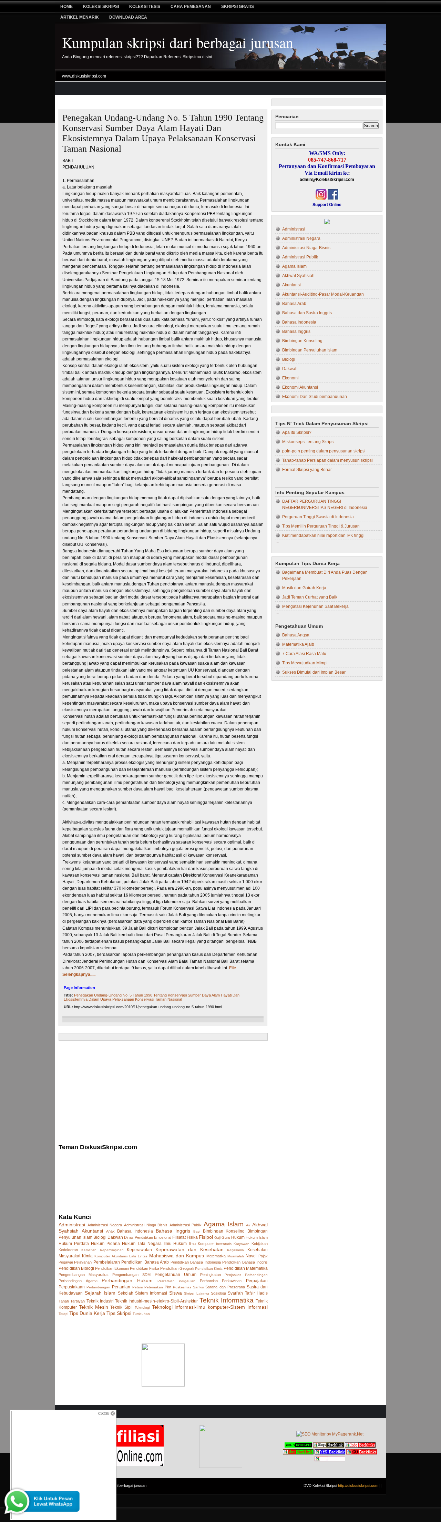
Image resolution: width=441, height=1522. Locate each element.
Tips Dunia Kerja (87, 1313)
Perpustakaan (72, 1287)
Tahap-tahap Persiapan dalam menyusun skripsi (327, 460)
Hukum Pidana (105, 1243)
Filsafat (179, 1237)
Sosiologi (218, 1293)
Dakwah (115, 1237)
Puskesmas (182, 1287)
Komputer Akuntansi (110, 1256)
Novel (251, 1256)
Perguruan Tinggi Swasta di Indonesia (318, 516)
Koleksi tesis (144, 6)
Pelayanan (83, 1262)
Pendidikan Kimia (209, 1268)
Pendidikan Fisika (144, 1268)
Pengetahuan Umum (175, 1274)
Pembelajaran (106, 1262)
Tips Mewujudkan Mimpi (305, 663)
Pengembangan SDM (131, 1275)
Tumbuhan (141, 1314)
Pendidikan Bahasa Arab (145, 1262)
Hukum (238, 1237)
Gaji (217, 1237)
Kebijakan (260, 1244)
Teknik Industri (100, 1301)
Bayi (196, 1231)
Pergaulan (187, 1281)
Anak (110, 1231)
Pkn (168, 1287)
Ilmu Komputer (201, 1244)
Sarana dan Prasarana (225, 1287)
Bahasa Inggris (173, 1231)
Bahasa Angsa (295, 635)
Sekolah (125, 1293)
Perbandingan (256, 1275)
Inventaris (224, 1244)
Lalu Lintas (138, 1256)
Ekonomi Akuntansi (300, 387)
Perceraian (166, 1281)
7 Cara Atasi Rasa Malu (304, 653)
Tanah (64, 1301)
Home (66, 6)
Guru (226, 1237)
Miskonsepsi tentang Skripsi (308, 441)
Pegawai (66, 1262)
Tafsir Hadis (256, 1293)
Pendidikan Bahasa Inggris (245, 1262)
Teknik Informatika (226, 1300)
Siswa (175, 1293)
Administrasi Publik (186, 1225)
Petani (137, 1287)
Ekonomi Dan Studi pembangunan (314, 396)
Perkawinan (232, 1281)
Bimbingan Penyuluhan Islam (309, 350)
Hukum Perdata (74, 1243)
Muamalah (235, 1256)
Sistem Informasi (151, 1293)
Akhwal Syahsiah (298, 275)
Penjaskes (233, 1275)
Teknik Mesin (93, 1307)
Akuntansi (92, 1231)
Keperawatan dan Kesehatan (189, 1249)
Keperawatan (139, 1249)
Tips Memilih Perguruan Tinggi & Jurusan (321, 526)
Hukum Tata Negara (142, 1243)
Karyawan (241, 1244)
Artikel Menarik (79, 17)
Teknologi (142, 1307)
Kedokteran (68, 1250)
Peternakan (153, 1287)
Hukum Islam (257, 1237)
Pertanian (121, 1287)
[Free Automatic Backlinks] (298, 1446)
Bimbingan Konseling (224, 1231)
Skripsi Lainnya (196, 1293)
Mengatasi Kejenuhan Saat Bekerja (315, 606)
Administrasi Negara (105, 1225)
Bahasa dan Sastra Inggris (307, 312)
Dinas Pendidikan (138, 1237)
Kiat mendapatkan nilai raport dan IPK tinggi (323, 535)
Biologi (99, 1237)
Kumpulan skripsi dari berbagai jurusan (177, 42)
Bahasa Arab (294, 303)
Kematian (88, 1250)
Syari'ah (235, 1293)
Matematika (216, 1256)
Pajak (263, 1256)
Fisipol (206, 1237)
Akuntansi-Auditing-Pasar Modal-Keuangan (323, 294)
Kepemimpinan (112, 1250)
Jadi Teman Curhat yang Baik (309, 597)
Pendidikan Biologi (76, 1268)
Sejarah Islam (100, 1293)
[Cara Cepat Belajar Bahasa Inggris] (327, 223)
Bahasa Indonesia (135, 1231)
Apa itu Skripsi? (296, 432)
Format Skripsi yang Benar (307, 469)
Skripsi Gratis (237, 6)
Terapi (63, 1314)
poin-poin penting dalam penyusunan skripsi (324, 451)
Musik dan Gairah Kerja (304, 587)
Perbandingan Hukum (127, 1280)
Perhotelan (209, 1281)
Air (248, 1225)
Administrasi (72, 1224)
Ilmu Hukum (175, 1243)
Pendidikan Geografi (177, 1268)
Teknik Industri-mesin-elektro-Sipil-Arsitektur (156, 1301)
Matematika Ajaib (298, 644)
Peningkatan (210, 1275)
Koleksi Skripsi (101, 6)
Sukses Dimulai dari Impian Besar (314, 672)
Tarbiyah (77, 1301)
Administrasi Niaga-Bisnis (145, 1225)
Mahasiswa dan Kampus (176, 1255)
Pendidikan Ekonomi (112, 1268)
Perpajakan (257, 1280)
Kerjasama (235, 1250)
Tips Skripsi (118, 1313)
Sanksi (198, 1287)
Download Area (128, 17)
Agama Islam (224, 1224)
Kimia (87, 1256)
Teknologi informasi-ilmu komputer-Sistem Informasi (210, 1307)
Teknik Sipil (121, 1307)
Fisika (192, 1237)
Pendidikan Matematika (246, 1268)
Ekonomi (290, 378)
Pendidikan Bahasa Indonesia (196, 1262)
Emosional (162, 1237)
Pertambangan (98, 1287)
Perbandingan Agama (78, 1281)
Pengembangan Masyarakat (84, 1275)
